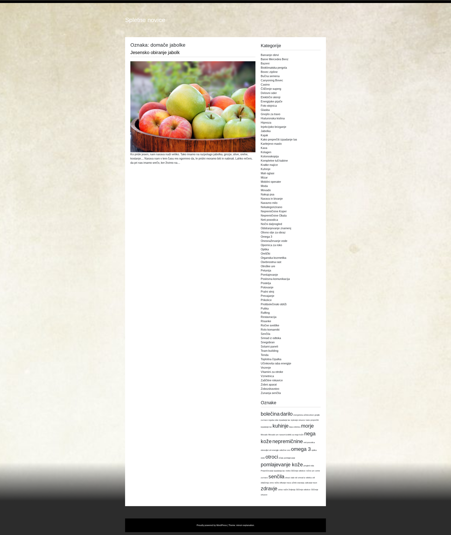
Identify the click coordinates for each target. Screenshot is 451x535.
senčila (276, 476)
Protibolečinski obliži (274, 304)
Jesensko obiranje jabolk (155, 52)
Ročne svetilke (270, 325)
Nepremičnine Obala (274, 215)
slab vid (294, 478)
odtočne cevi (284, 450)
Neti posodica (269, 219)
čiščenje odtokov (303, 490)
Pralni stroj (267, 291)
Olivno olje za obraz (273, 232)
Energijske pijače (271, 101)
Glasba (265, 109)
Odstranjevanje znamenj (276, 228)
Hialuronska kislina (273, 118)
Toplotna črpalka (271, 359)
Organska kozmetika (273, 257)
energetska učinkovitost (303, 415)
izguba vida (273, 420)
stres (272, 483)
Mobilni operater (271, 181)
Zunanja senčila (271, 393)
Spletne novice (145, 20)
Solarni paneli (269, 346)
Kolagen (266, 152)
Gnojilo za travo (270, 114)
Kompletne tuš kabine (274, 160)
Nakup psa (267, 194)
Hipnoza (266, 122)
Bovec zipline (269, 71)
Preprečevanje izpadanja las (273, 471)
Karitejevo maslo (271, 143)
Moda (264, 185)
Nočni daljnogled (271, 224)
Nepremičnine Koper (274, 211)
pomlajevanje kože (282, 464)
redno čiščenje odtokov (295, 471)
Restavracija (268, 316)
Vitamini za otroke (272, 371)
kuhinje (281, 426)
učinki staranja (298, 483)
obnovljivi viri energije (270, 450)
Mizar (264, 177)
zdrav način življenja (286, 490)
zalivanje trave (311, 483)
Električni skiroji (270, 97)
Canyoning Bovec (272, 80)
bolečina (270, 414)
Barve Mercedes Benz (274, 59)
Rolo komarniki (270, 329)
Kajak (264, 135)
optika (314, 450)
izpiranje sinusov (298, 420)
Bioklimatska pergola (274, 67)
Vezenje (266, 367)
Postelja (266, 283)
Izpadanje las (284, 420)
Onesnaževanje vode (274, 240)
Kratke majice (269, 164)
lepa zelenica (294, 427)
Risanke (266, 321)
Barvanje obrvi (270, 55)
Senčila (265, 333)
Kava (264, 147)
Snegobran (268, 342)
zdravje (269, 488)
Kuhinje (265, 169)
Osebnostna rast (271, 262)
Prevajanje (267, 295)
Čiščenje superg (271, 88)
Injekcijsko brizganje (273, 126)
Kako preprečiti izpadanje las (279, 139)
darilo (286, 414)
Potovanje (267, 287)
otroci (271, 457)
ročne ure (310, 471)
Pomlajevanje (269, 274)
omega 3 (301, 449)
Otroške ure (268, 266)
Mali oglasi (267, 173)
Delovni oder (269, 93)
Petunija (266, 270)
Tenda (264, 354)
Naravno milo (269, 202)
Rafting (265, 312)
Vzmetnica (267, 376)
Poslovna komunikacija (275, 278)
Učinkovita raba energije (276, 363)
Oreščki (265, 253)
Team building (269, 350)
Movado (266, 190)
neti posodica (309, 442)
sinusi (287, 478)
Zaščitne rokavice (272, 380)
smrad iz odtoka (305, 478)
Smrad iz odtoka (271, 338)
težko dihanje (280, 483)
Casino (265, 84)
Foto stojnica (269, 105)
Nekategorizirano (271, 207)
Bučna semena (270, 76)
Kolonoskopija (270, 156)
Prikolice (266, 300)
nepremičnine (287, 441)
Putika (265, 308)
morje (307, 426)
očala (281, 458)
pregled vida (309, 466)
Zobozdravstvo (270, 388)
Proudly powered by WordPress (212, 525)
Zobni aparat (269, 384)
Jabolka (266, 131)
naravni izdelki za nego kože (291, 435)
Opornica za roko (271, 245)
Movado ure (273, 435)
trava (289, 483)
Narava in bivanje (272, 198)
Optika (265, 249)
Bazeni (265, 63)
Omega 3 (266, 236)
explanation (248, 525)
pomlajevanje (289, 458)
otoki (263, 458)
